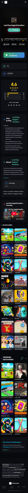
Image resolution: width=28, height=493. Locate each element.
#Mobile (16, 191)
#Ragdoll (15, 193)
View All (24, 358)
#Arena (5, 193)
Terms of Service (4, 487)
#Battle (21, 191)
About (18, 486)
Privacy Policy (11, 487)
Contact (24, 486)
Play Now (14, 30)
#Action (6, 191)
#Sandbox (11, 191)
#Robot (21, 193)
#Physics (10, 193)
